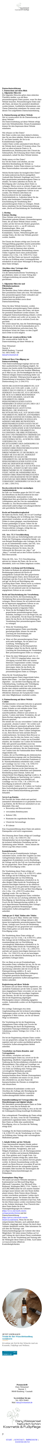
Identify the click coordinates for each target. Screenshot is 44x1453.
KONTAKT (19, 1440)
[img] (22, 6)
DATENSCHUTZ (22, 1442)
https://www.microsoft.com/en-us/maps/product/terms (14, 1212)
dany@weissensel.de (10, 355)
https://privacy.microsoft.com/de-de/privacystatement (15, 1218)
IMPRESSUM (31, 1440)
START (9, 1440)
